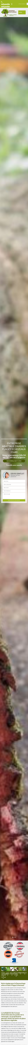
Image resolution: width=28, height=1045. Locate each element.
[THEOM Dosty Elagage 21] (9, 12)
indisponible (5, 4)
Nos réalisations (14, 461)
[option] (14, 522)
